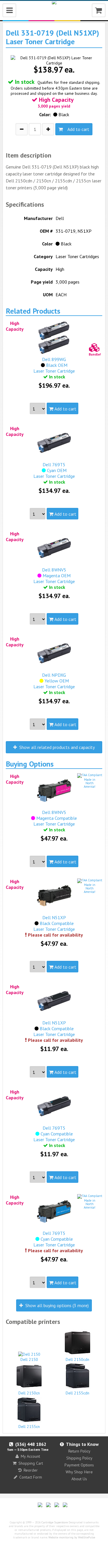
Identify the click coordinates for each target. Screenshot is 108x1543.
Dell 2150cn (29, 1393)
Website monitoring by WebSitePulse (71, 1537)
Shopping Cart (30, 1463)
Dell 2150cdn (77, 1359)
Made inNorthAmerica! (89, 783)
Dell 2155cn (29, 1426)
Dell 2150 (29, 1359)
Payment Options (79, 1465)
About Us (79, 1478)
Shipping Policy (79, 1458)
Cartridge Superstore (54, 1522)
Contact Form (30, 1477)
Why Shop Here (79, 1471)
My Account (30, 1456)
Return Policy (79, 1451)
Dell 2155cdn (77, 1393)
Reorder (31, 1470)
